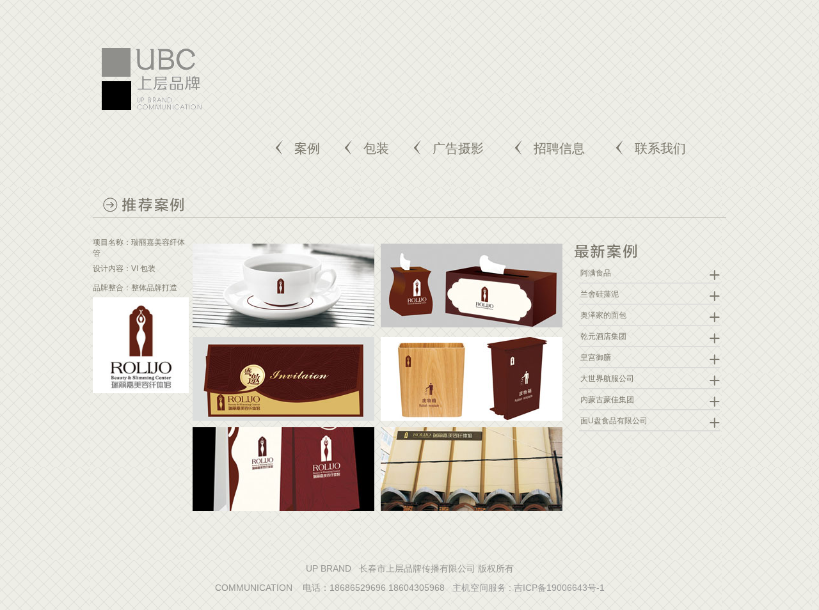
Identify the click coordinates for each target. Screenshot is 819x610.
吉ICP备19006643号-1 (559, 588)
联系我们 (660, 148)
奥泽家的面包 (603, 315)
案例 (307, 148)
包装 (376, 148)
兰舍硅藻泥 (599, 294)
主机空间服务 (479, 588)
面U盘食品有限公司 (614, 420)
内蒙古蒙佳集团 (607, 399)
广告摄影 (458, 148)
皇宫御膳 (595, 357)
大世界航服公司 (607, 378)
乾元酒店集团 (603, 336)
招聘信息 (559, 148)
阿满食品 (595, 273)
